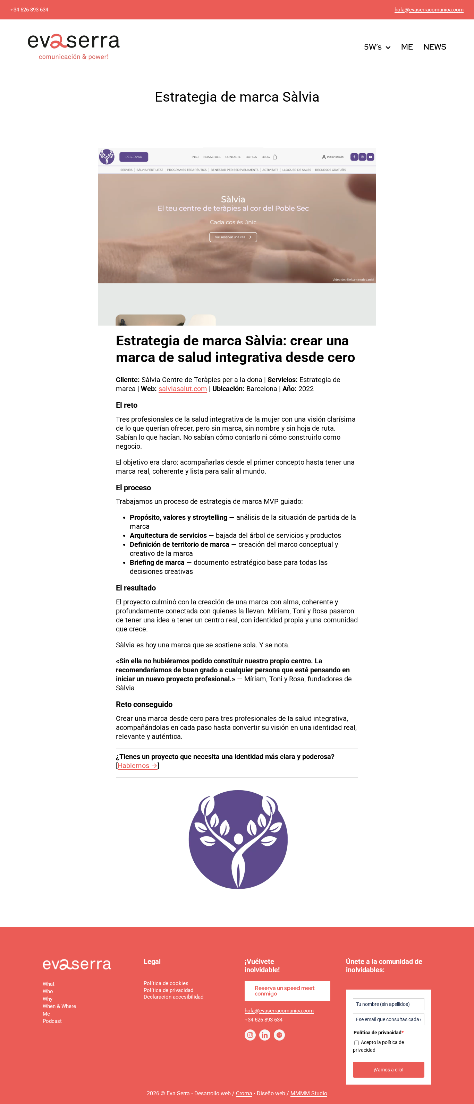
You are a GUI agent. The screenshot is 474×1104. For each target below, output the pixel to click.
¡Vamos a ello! (389, 1069)
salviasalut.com (183, 389)
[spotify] (279, 1035)
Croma (244, 1093)
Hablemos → (138, 765)
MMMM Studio (308, 1093)
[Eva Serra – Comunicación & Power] (77, 962)
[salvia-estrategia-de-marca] (237, 791)
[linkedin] (264, 1035)
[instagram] (250, 1035)
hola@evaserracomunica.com (429, 10)
